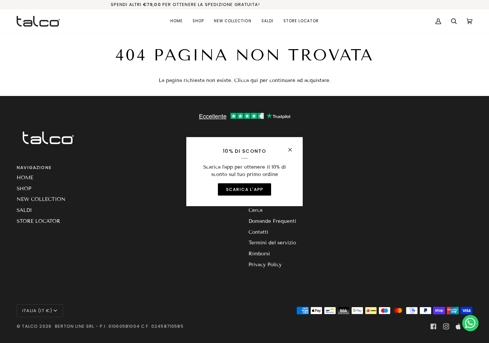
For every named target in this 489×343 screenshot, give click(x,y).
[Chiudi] (293, 146)
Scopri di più (376, 4)
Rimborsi (259, 254)
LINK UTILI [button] (260, 167)
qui (254, 80)
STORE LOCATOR (38, 221)
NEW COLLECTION (41, 199)
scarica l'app (244, 189)
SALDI (24, 210)
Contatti (258, 232)
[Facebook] (433, 326)
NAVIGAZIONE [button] (34, 167)
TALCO (30, 326)
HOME (25, 178)
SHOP (24, 189)
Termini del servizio (272, 243)
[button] (198, 21)
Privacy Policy (265, 265)
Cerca (255, 210)
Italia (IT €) (37, 310)
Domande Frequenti (272, 221)
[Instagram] (446, 326)
